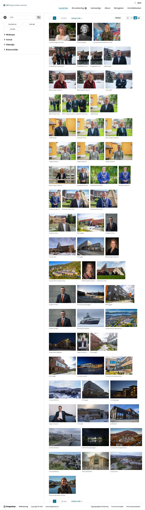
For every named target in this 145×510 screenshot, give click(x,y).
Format (9, 39)
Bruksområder (12, 49)
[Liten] (132, 17)
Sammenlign (96, 8)
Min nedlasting (78, 8)
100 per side (75, 18)
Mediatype (10, 34)
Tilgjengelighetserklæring (99, 506)
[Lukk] (5, 17)
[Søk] (38, 17)
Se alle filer (63, 8)
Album (107, 8)
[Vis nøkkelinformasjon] (127, 17)
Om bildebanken (134, 8)
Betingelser (119, 8)
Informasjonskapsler (133, 506)
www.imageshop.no (52, 506)
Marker (118, 18)
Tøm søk (32, 24)
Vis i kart (12, 29)
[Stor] (138, 17)
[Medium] (135, 17)
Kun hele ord (12, 24)
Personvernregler (117, 506)
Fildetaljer (10, 44)
